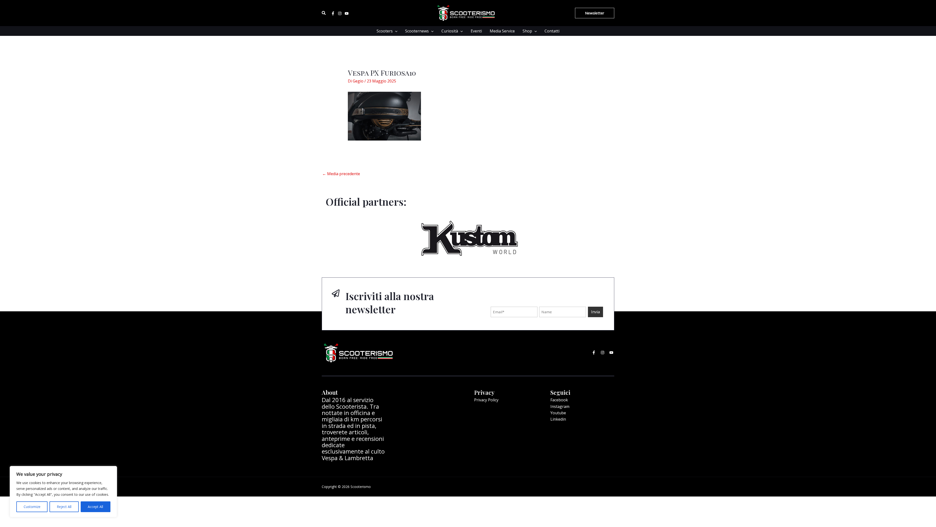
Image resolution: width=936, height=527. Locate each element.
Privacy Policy (486, 400)
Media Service (502, 31)
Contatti (552, 31)
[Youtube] (347, 13)
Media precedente (341, 173)
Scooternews (417, 31)
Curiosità (449, 31)
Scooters (385, 31)
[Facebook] (333, 13)
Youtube (558, 413)
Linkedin (558, 419)
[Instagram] (340, 13)
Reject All (64, 506)
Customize (32, 506)
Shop (527, 31)
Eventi (476, 31)
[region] (63, 491)
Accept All (95, 506)
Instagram (559, 406)
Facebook (559, 400)
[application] (395, 31)
